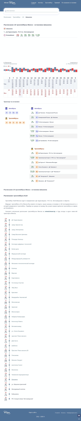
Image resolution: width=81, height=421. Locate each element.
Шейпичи (10, 346)
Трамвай (57, 2)
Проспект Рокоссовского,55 (16, 351)
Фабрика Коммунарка (14, 317)
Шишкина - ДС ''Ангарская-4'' (42, 181)
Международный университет (17, 259)
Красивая (10, 293)
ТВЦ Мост (11, 288)
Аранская (10, 307)
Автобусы (12, 108)
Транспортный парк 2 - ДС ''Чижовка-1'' (45, 171)
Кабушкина (11, 394)
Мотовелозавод (12, 326)
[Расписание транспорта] (12, 2)
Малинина (11, 370)
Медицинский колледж (15, 254)
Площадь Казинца (13, 239)
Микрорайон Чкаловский (15, 297)
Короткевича (11, 278)
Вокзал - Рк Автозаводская (42, 127)
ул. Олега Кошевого (14, 331)
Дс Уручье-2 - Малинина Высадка (44, 162)
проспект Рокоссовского (15, 336)
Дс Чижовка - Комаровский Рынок (44, 113)
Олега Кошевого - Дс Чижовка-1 (43, 167)
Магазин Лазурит (13, 360)
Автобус (40, 2)
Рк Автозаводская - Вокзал (42, 122)
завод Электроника (13, 230)
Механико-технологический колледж (19, 264)
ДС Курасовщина (13, 220)
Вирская (10, 273)
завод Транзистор (13, 225)
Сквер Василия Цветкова (15, 235)
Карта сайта (32, 412)
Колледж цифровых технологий (17, 244)
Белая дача (11, 249)
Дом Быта (11, 341)
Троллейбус (49, 2)
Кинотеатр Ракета (13, 322)
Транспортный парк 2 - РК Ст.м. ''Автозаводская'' (48, 158)
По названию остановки (69, 2)
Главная (33, 2)
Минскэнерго (12, 312)
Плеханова (11, 355)
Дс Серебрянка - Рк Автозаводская (44, 140)
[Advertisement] (40, 50)
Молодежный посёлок (14, 389)
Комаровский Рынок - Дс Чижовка (44, 117)
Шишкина (9, 28)
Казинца (10, 268)
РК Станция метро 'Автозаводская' (18, 399)
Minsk (6, 3)
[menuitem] (33, 2)
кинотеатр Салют (13, 365)
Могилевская (12, 302)
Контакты (63, 412)
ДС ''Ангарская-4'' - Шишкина (42, 176)
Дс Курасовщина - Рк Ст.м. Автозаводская (20, 32)
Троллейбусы (13, 118)
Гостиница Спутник (14, 283)
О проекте (57, 412)
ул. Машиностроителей (15, 384)
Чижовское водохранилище (16, 375)
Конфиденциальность (72, 412)
